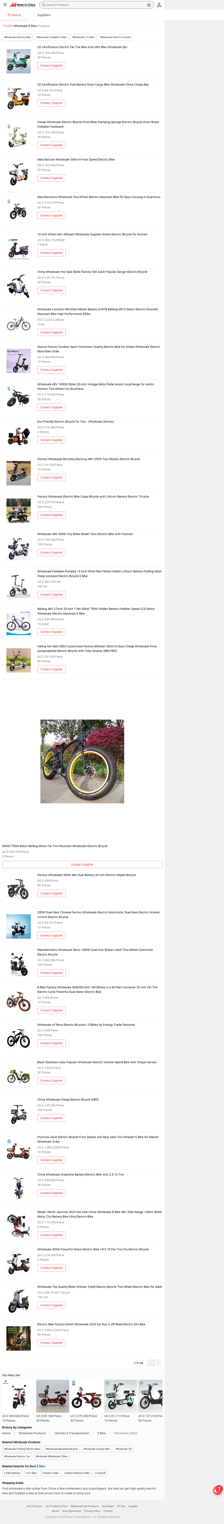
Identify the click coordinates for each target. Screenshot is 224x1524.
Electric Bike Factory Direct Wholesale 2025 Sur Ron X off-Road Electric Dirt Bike (91, 1324)
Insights (133, 1506)
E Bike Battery (12, 1473)
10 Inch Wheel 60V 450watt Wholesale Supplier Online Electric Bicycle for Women (92, 234)
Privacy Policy (92, 1511)
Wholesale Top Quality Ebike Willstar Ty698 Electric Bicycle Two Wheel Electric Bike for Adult (99, 1287)
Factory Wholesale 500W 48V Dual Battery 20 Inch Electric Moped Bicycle (86, 875)
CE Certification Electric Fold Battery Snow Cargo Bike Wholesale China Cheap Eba (93, 84)
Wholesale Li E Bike (83, 37)
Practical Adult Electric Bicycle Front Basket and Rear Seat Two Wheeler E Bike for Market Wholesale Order (97, 1139)
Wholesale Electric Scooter (115, 37)
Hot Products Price (56, 1506)
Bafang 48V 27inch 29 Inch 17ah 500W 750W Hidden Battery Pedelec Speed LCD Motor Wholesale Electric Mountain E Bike (96, 611)
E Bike (102, 1433)
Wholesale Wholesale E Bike (52, 1456)
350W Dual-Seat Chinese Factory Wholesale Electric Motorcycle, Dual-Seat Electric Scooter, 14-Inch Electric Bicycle (98, 914)
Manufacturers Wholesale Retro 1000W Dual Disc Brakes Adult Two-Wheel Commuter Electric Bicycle (95, 952)
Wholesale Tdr (124, 1449)
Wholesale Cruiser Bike (97, 1449)
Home (6, 1433)
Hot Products (34, 1506)
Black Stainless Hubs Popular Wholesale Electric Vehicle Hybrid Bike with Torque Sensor (96, 1062)
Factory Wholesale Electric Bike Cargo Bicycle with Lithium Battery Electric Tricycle (93, 496)
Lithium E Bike (50, 1473)
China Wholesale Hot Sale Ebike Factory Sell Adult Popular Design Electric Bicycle (92, 272)
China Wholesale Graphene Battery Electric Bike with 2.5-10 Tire (80, 1174)
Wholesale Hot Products (85, 1506)
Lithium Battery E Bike (77, 1473)
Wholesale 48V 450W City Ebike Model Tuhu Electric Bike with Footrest (85, 534)
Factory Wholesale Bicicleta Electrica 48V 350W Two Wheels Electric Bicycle (88, 459)
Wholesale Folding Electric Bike (22, 1449)
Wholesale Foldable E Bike (52, 37)
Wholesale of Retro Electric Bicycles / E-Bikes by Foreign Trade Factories (86, 1025)
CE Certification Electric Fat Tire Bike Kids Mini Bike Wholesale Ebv (82, 47)
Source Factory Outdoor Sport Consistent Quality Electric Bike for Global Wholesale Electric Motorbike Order (98, 349)
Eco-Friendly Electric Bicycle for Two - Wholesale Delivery (75, 421)
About (55, 1511)
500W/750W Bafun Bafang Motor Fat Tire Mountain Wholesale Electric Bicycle (55, 846)
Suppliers (44, 15)
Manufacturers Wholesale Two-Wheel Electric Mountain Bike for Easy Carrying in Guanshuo (98, 197)
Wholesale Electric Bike (17, 37)
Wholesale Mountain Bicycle (62, 1449)
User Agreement (71, 1511)
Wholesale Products (32, 1433)
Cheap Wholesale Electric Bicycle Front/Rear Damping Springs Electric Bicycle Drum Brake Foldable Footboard (98, 124)
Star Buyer (108, 1506)
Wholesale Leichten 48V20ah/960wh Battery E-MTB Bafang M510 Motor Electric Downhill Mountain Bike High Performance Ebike (97, 311)
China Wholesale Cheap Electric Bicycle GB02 (68, 1099)
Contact (108, 1511)
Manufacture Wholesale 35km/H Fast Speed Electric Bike (76, 159)
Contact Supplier (51, 65)
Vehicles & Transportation (71, 1433)
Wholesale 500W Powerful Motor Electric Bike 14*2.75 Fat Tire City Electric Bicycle (93, 1249)
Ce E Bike (31, 1473)
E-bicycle (100, 1473)
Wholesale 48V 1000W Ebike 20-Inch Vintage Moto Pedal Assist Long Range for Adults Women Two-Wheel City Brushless (95, 386)
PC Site (121, 1506)
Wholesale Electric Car (17, 1456)
